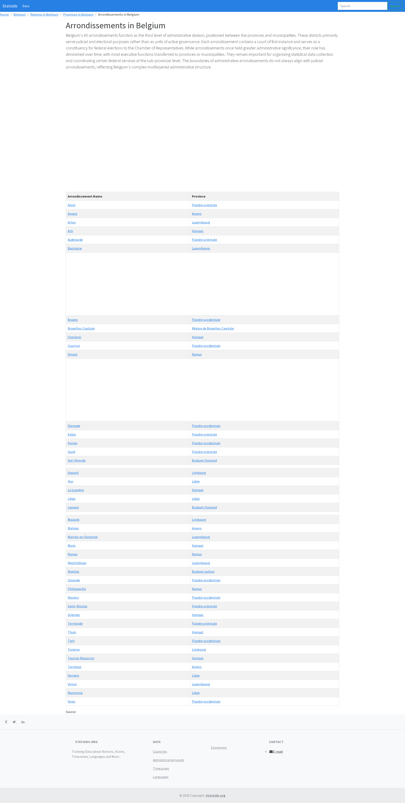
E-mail (278, 751)
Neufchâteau (77, 563)
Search (395, 6)
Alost (72, 205)
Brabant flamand (204, 460)
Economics (219, 747)
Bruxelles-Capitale (81, 328)
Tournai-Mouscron (81, 658)
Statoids (10, 5)
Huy (70, 481)
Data (25, 6)
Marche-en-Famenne (83, 537)
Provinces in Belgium (78, 14)
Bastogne (75, 248)
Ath (70, 231)
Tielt (71, 641)
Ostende (74, 580)
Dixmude (74, 426)
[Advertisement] (192, 103)
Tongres (74, 649)
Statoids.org (215, 795)
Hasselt (73, 472)
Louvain (73, 507)
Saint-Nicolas (77, 606)
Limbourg (199, 472)
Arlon (72, 222)
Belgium (20, 14)
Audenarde (75, 239)
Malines (73, 528)
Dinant (73, 354)
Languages (161, 777)
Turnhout (74, 667)
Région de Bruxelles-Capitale (213, 328)
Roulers (73, 597)
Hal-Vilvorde (77, 460)
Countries (160, 751)
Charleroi (74, 337)
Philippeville (77, 589)
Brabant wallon (203, 571)
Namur (197, 354)
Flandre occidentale (206, 320)
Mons (72, 545)
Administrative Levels (168, 760)
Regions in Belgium (44, 14)
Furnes (72, 443)
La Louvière (76, 490)
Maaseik (73, 519)
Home (4, 14)
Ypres (71, 701)
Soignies (74, 615)
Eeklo (72, 434)
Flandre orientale (204, 205)
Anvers (72, 213)
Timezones (161, 768)
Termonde (75, 623)
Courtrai (74, 346)
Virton (72, 684)
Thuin (72, 632)
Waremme (75, 693)
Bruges (73, 320)
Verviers (73, 675)
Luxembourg (201, 222)
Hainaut (198, 231)
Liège (196, 481)
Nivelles (73, 571)
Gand (71, 452)
